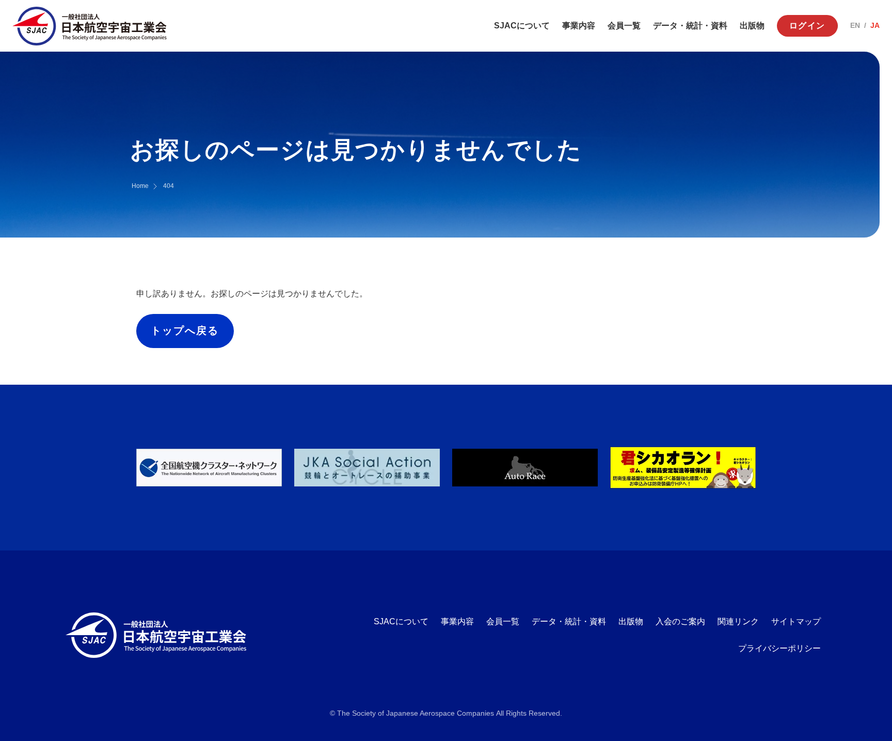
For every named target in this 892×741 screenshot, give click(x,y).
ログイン (807, 25)
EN (855, 25)
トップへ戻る (185, 330)
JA (875, 25)
